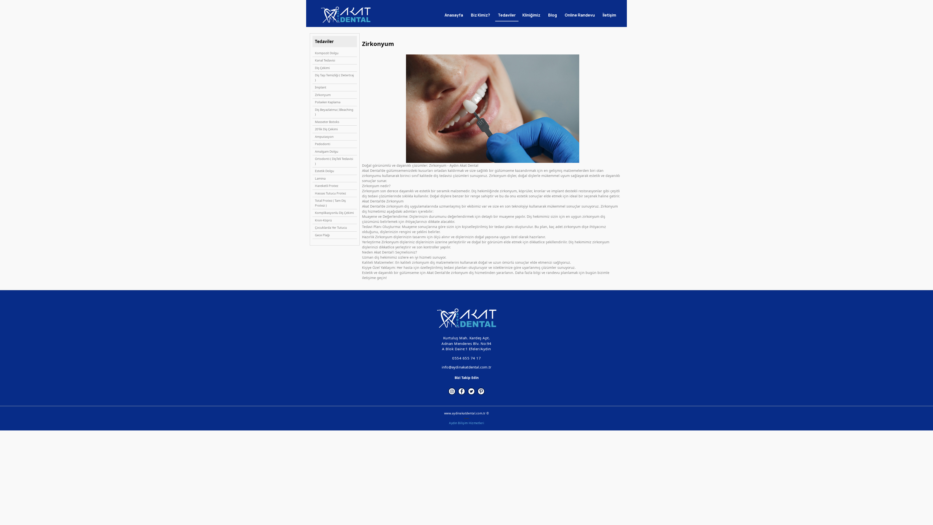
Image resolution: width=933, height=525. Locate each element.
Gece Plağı (322, 235)
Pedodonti (322, 144)
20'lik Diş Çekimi (326, 129)
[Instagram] (452, 391)
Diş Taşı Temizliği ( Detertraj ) (334, 77)
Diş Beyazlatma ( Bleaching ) (334, 112)
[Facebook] (461, 391)
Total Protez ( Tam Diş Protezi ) (330, 203)
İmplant (320, 87)
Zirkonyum (323, 95)
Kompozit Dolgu (326, 53)
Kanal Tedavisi (325, 60)
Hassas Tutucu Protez (330, 193)
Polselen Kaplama (327, 102)
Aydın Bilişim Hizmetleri (466, 423)
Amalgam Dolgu (326, 151)
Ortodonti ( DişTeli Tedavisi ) (334, 161)
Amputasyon (324, 136)
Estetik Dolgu (324, 171)
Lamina (320, 178)
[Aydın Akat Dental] (345, 15)
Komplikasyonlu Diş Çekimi (334, 212)
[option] (492, 108)
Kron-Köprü (323, 220)
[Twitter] (471, 391)
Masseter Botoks (327, 122)
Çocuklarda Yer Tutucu (331, 227)
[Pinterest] (481, 391)
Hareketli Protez (326, 186)
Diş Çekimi (322, 68)
